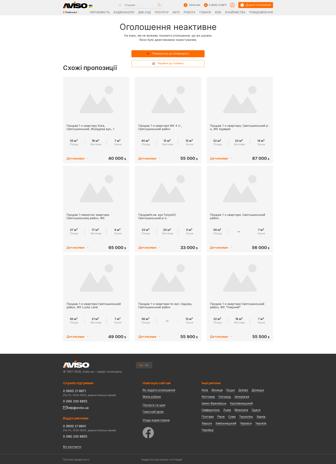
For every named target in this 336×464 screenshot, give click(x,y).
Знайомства (235, 12)
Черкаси (246, 423)
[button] (168, 53)
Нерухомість (100, 12)
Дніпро (243, 390)
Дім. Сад (144, 12)
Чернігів (260, 423)
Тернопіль (246, 416)
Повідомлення (261, 12)
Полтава (208, 416)
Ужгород (224, 396)
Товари (205, 12)
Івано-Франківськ (214, 403)
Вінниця (217, 390)
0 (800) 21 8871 (217, 5)
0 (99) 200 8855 (75, 401)
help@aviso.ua (78, 408)
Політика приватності (76, 459)
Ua (141, 365)
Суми (232, 416)
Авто (176, 12)
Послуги (162, 12)
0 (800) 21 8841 (74, 426)
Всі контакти (72, 446)
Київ (205, 390)
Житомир (208, 396)
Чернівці (208, 429)
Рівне (221, 416)
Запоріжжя (241, 396)
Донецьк (258, 390)
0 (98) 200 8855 (75, 436)
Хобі (218, 12)
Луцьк (230, 390)
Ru (147, 365)
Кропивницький (241, 403)
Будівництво (124, 12)
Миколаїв (241, 410)
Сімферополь (211, 410)
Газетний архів (153, 411)
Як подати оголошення (159, 390)
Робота (189, 12)
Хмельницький (225, 423)
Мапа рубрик (152, 396)
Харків (261, 416)
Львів (227, 410)
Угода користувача (156, 419)
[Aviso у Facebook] (165, 431)
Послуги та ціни (154, 404)
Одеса (256, 410)
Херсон (207, 423)
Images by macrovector (155, 459)
